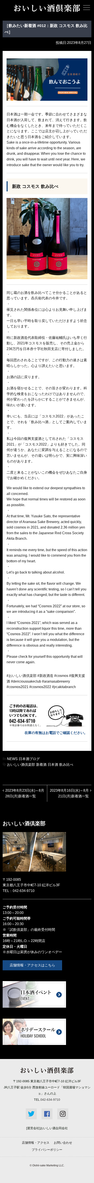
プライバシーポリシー (47, 1149)
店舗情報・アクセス (35, 1142)
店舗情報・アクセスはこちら (32, 965)
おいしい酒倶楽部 (21, 764)
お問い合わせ (63, 1142)
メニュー (86, 7)
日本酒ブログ (29, 759)
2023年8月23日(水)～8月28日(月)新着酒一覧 (24, 793)
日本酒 (53, 764)
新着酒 (41, 764)
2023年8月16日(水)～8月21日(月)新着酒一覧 (69, 793)
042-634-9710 (24, 891)
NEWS (12, 759)
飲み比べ (66, 764)
